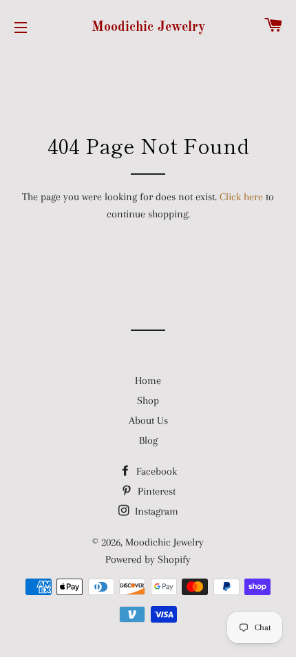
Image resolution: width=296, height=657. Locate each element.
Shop (148, 400)
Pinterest (155, 491)
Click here (241, 197)
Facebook (155, 471)
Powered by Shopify (148, 559)
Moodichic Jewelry (148, 27)
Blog (148, 440)
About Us (148, 420)
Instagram (155, 511)
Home (148, 380)
